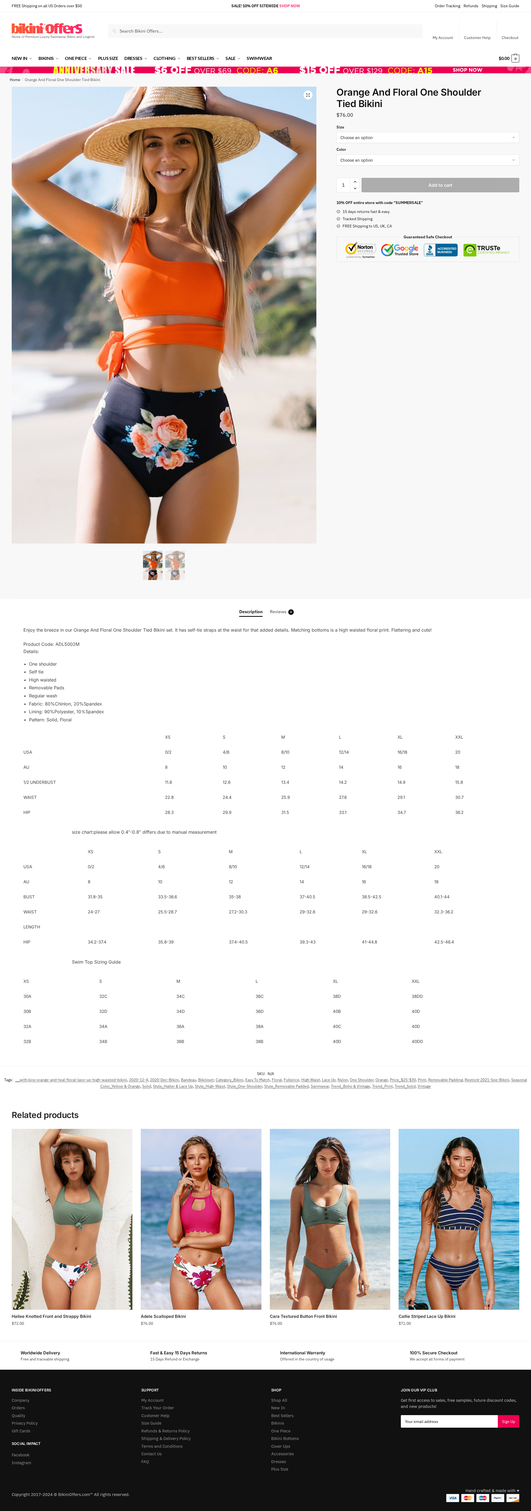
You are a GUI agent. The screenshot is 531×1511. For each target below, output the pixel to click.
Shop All (279, 1400)
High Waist (310, 1079)
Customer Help (477, 37)
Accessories (282, 1453)
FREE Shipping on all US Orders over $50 (47, 5)
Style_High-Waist (210, 1086)
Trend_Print (382, 1086)
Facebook (21, 1454)
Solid (146, 1086)
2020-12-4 (138, 1079)
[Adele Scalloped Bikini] (201, 1219)
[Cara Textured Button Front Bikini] (330, 1219)
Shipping (489, 5)
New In (278, 1407)
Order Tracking (447, 5)
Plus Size (279, 1469)
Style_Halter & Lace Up (173, 1086)
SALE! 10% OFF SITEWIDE (254, 5)
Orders (18, 1407)
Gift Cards (21, 1431)
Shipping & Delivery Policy (166, 1438)
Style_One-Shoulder (244, 1086)
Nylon (343, 1079)
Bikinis (277, 1423)
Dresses (278, 1461)
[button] (308, 95)
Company (20, 1400)
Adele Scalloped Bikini (163, 1316)
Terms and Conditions (162, 1446)
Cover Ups (280, 1446)
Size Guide (509, 5)
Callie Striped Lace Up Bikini (427, 1316)
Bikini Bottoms (285, 1438)
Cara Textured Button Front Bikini (303, 1316)
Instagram (21, 1462)
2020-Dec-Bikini (164, 1079)
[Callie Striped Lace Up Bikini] (459, 1219)
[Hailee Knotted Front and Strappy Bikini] (72, 1219)
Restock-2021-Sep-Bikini (487, 1079)
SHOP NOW (289, 5)
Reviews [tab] (281, 611)
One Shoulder (362, 1079)
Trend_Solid (405, 1086)
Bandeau (188, 1079)
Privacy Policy (25, 1423)
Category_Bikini (229, 1079)
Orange (381, 1079)
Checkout (510, 37)
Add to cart (440, 185)
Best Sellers (282, 1415)
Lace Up (329, 1079)
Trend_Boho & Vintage (350, 1086)
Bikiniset (206, 1079)
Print (422, 1079)
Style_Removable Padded (286, 1086)
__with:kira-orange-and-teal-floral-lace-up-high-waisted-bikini (71, 1079)
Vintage (424, 1086)
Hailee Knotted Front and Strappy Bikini (51, 1316)
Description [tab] (251, 611)
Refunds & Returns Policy (165, 1431)
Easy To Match (257, 1079)
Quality (18, 1415)
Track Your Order (157, 1407)
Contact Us (151, 1453)
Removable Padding (445, 1079)
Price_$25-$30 (403, 1079)
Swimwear (320, 1086)
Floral (277, 1079)
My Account (443, 37)
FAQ (145, 1461)
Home (15, 79)
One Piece (280, 1431)
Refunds (471, 5)
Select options (72, 1335)
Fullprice (291, 1079)
